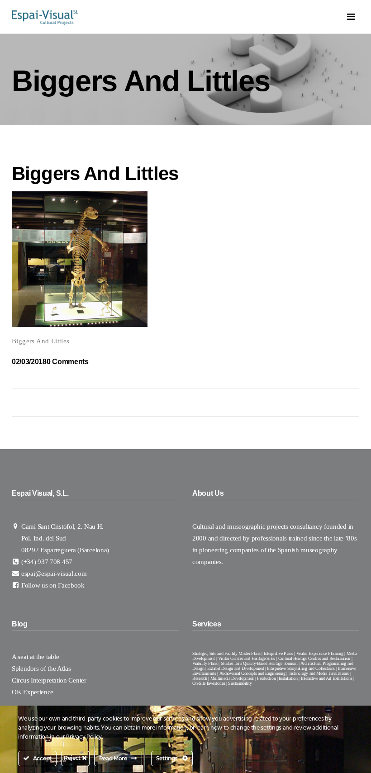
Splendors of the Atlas (41, 668)
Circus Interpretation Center (50, 680)
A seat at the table (35, 656)
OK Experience (32, 692)
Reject (73, 757)
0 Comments (68, 361)
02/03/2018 (29, 361)
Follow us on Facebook (53, 585)
